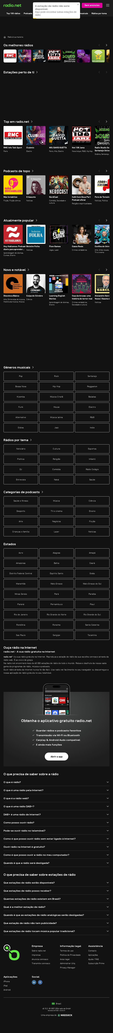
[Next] (106, 44)
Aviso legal (65, 959)
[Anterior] (99, 121)
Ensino (92, 511)
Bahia (56, 563)
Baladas (92, 397)
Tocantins (92, 635)
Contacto (92, 951)
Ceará (92, 563)
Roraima (56, 625)
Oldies (21, 428)
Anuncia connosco (40, 959)
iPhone (7, 982)
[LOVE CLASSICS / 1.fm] (83, 56)
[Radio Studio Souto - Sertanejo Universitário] (68, 56)
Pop (21, 376)
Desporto (20, 511)
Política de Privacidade (70, 955)
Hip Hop (56, 387)
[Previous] (99, 44)
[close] (78, 4)
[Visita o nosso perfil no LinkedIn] (34, 982)
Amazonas (21, 563)
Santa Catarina (92, 625)
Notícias (92, 532)
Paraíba (92, 594)
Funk (20, 407)
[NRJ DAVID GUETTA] (39, 56)
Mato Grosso (57, 584)
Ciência (92, 501)
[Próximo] (106, 121)
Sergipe (56, 635)
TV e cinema (56, 511)
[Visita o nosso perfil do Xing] (40, 982)
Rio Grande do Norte (56, 615)
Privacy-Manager (67, 968)
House (57, 407)
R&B (92, 417)
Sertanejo (92, 376)
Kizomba (21, 397)
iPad (6, 986)
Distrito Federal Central (20, 574)
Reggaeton (92, 387)
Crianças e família (20, 532)
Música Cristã (56, 397)
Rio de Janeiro (21, 615)
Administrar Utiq (67, 963)
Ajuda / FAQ (93, 959)
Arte (21, 521)
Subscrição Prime (96, 963)
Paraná (20, 604)
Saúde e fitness (21, 501)
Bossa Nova (20, 387)
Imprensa (36, 955)
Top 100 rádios (13, 13)
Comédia (56, 469)
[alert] (56, 10)
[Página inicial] (5, 37)
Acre (21, 553)
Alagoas (56, 553)
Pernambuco (56, 604)
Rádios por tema (99, 13)
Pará (56, 594)
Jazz (56, 428)
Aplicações (93, 955)
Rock (56, 376)
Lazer (56, 532)
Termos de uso (66, 951)
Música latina (56, 417)
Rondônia (20, 625)
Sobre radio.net (39, 951)
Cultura (56, 449)
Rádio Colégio (92, 469)
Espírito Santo (56, 574)
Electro (92, 407)
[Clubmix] (24, 56)
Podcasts (28, 13)
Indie (92, 428)
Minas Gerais (21, 594)
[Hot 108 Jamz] (54, 56)
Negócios (56, 521)
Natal (56, 480)
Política (20, 459)
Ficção (92, 521)
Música (56, 501)
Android (7, 990)
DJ (21, 469)
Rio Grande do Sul (92, 615)
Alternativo (21, 417)
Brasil (58, 1004)
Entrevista (21, 480)
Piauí (92, 604)
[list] (56, 56)
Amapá (92, 553)
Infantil (92, 459)
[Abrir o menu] (107, 5)
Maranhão (20, 584)
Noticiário (20, 449)
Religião (56, 459)
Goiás (92, 574)
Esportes (92, 449)
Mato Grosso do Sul (92, 584)
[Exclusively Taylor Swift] (98, 56)
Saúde (92, 480)
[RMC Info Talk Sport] (10, 56)
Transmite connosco (41, 963)
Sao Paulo (20, 635)
